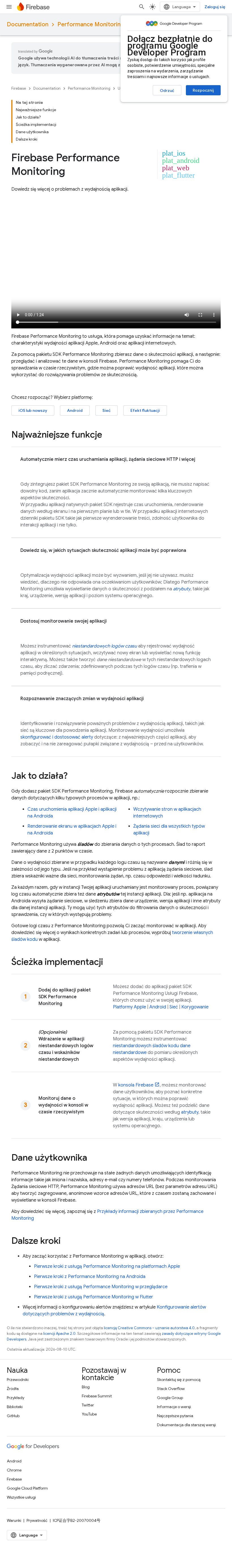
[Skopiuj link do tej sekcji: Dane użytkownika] (92, 1158)
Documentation (27, 24)
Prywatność (37, 1520)
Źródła (13, 1388)
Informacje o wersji (174, 1406)
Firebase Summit (97, 1395)
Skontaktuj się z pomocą (178, 1379)
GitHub (13, 1415)
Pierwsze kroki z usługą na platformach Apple (107, 1266)
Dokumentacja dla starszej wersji (186, 1424)
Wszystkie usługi (21, 1497)
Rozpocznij (203, 90)
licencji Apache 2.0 (59, 1333)
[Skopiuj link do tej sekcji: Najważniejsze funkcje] (107, 435)
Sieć (106, 410)
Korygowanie (195, 1007)
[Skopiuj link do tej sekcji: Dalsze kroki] (66, 1241)
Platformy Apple (129, 1007)
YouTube (89, 1414)
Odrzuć (167, 90)
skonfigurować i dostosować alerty (56, 737)
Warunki (14, 1520)
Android (75, 410)
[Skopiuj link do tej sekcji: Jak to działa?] (73, 776)
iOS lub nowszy (32, 410)
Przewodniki (18, 1379)
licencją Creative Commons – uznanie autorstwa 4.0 (149, 1328)
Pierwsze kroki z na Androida (89, 1276)
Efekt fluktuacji (145, 410)
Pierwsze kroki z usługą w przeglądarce (100, 1287)
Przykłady (15, 1397)
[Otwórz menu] (9, 7)
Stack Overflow (171, 1388)
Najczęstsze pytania (175, 1415)
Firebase (18, 88)
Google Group (170, 1397)
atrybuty (189, 1112)
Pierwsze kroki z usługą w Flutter (93, 1297)
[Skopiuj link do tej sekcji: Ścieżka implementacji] (108, 962)
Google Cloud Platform (27, 1488)
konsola (135, 1085)
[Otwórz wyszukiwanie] (141, 6)
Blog (86, 1386)
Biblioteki (15, 1406)
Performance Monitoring (90, 24)
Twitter (88, 1405)
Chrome (14, 1470)
